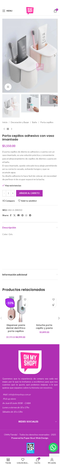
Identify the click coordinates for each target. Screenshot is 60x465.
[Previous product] (4, 129)
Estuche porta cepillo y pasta (44, 327)
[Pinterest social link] (32, 3)
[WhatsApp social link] (36, 3)
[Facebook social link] (20, 3)
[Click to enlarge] (8, 86)
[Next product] (11, 129)
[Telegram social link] (40, 3)
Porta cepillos (46, 122)
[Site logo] (30, 10)
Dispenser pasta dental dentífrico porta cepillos (15, 328)
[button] (5, 56)
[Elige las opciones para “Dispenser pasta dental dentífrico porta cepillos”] (25, 305)
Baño (34, 122)
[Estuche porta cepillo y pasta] (44, 308)
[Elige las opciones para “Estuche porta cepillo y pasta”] (53, 305)
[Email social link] (28, 3)
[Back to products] (8, 129)
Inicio (5, 122)
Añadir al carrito (29, 193)
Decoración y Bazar (20, 122)
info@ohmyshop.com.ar (19, 394)
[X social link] (24, 3)
